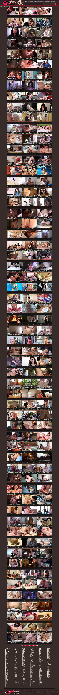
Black (6, 677)
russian (43, 218)
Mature (31, 666)
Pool (39, 655)
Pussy (40, 661)
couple (10, 186)
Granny (23, 674)
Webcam (48, 674)
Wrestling (48, 676)
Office (31, 678)
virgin (30, 303)
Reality (40, 662)
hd (32, 165)
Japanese (32, 652)
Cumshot (15, 670)
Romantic (40, 666)
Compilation (16, 664)
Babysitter (6, 663)
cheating (41, 80)
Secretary (40, 671)
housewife (14, 388)
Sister (40, 677)
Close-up (15, 662)
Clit (14, 661)
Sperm (48, 649)
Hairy (23, 677)
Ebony (15, 684)
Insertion (31, 649)
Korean (31, 656)
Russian (40, 668)
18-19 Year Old (7, 648)
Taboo (48, 659)
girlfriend (13, 112)
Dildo (14, 677)
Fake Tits (23, 651)
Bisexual (6, 676)
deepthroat (31, 239)
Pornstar (40, 656)
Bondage (6, 680)
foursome (16, 526)
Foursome (23, 662)
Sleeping (40, 681)
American (6, 654)
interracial (27, 197)
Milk (31, 669)
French (23, 663)
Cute (14, 671)
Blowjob (6, 679)
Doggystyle (15, 679)
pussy (15, 250)
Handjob (23, 678)
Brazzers (6, 683)
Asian (6, 659)
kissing (15, 186)
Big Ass (6, 672)
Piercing (40, 653)
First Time (23, 657)
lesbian (14, 80)
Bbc (5, 665)
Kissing (31, 654)
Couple (15, 666)
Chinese (15, 659)
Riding (40, 665)
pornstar (46, 377)
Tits (47, 665)
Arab (6, 658)
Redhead (40, 663)
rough (12, 165)
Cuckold (15, 669)
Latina (31, 658)
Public (40, 659)
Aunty (6, 661)
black (31, 197)
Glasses (23, 672)
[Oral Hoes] (13, 2)
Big (5, 671)
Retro (40, 664)
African (6, 650)
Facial (23, 650)
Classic (15, 660)
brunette (15, 48)
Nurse (31, 676)
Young (48, 677)
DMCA (39, 692)
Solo (39, 684)
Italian (31, 651)
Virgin (48, 672)
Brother (6, 686)
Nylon (31, 677)
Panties (40, 648)
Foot (22, 661)
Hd (22, 680)
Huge (23, 685)
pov (41, 101)
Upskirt (48, 670)
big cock (42, 27)
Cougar (15, 665)
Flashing (23, 659)
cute (45, 80)
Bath (6, 664)
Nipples (31, 674)
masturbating (31, 250)
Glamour (23, 671)
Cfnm (14, 657)
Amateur (6, 652)
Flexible (23, 660)
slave (16, 186)
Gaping (23, 667)
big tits (40, 27)
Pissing (40, 654)
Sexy (39, 673)
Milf (30, 668)
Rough (40, 667)
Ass (5, 660)
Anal (6, 655)
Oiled (31, 679)
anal (25, 80)
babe (44, 80)
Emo (14, 685)
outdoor (44, 27)
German (23, 669)
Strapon (48, 654)
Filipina (23, 655)
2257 (37, 692)
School (40, 669)
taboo (14, 27)
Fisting (23, 658)
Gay (22, 668)
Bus (14, 650)
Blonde (6, 678)
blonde (46, 27)
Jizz (31, 653)
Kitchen (31, 655)
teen (23, 27)
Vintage (48, 671)
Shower (40, 676)
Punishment (41, 660)
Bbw (6, 666)
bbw (11, 271)
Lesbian (31, 659)
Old (30, 680)
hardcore (45, 48)
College (15, 663)
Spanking (48, 648)
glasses (29, 80)
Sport (48, 650)
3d (5, 649)
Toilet (48, 666)
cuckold (43, 80)
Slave (40, 680)
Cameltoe (15, 652)
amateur (30, 27)
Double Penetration (17, 682)
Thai (48, 663)
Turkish (48, 668)
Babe (6, 662)
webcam (43, 250)
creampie (31, 165)
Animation (6, 656)
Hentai (23, 682)
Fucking (23, 664)
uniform (14, 165)
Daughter (15, 674)
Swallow (48, 657)
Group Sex (23, 675)
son (40, 218)
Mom (31, 671)
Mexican (31, 667)
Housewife (23, 684)
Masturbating (32, 665)
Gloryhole (23, 673)
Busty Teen (15, 651)
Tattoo (48, 660)
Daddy (15, 673)
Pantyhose (40, 649)
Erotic (14, 686)
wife (8, 59)
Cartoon (15, 654)
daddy (8, 27)
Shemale (40, 675)
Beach (6, 668)
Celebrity (15, 656)
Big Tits (6, 674)
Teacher (48, 661)
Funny (23, 665)
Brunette (15, 648)
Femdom (23, 653)
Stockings (48, 652)
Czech (15, 672)
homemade (12, 186)
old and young (27, 27)
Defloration (15, 676)
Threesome (49, 664)
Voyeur (48, 673)
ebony (14, 250)
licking (45, 462)
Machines (32, 662)
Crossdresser (16, 668)
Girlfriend (23, 670)
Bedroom (6, 670)
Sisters (40, 678)
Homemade (24, 683)
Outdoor (31, 685)
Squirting (48, 651)
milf (11, 80)
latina (43, 48)
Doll (14, 680)
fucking (30, 48)
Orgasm (31, 683)
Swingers (48, 658)
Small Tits (40, 682)
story (29, 494)
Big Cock (6, 673)
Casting (15, 655)
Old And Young (32, 681)
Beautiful (6, 669)
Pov (39, 657)
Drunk (15, 683)
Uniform (48, 669)
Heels (23, 681)
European (23, 648)
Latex (31, 657)
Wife (48, 675)
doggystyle (16, 441)
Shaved (40, 674)
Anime (6, 657)
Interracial (32, 650)
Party (39, 650)
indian (8, 133)
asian (26, 59)
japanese (24, 59)
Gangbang (23, 666)
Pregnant (40, 658)
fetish (42, 101)
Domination (15, 681)
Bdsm (6, 667)
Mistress (31, 670)
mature (28, 547)
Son (39, 685)
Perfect (40, 652)
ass (44, 165)
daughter (11, 27)
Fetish (23, 654)
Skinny (40, 679)
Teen (48, 662)
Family (23, 652)
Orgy (31, 684)
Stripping (48, 655)
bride (30, 632)
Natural (31, 673)
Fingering (23, 656)
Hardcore (23, 679)
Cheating (15, 658)
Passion (40, 651)
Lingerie (31, 661)
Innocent (31, 648)
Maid (31, 663)
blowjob (42, 48)
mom (8, 80)
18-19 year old (12, 59)
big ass (10, 48)
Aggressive (7, 651)
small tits (46, 239)
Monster (31, 672)
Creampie (15, 667)
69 (47, 678)
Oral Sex (31, 682)
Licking (31, 660)
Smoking (40, 683)
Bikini (6, 675)
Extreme (23, 649)
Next (37, 645)
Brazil (6, 682)
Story (48, 653)
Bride (6, 684)
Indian (23, 686)
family (12, 27)
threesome (45, 218)
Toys (48, 667)
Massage (31, 664)
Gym (22, 676)
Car (14, 653)
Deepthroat (15, 675)
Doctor (15, 678)
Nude (31, 675)
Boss (6, 681)
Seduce (40, 672)
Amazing (6, 653)
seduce (31, 133)
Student (48, 656)
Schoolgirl (40, 670)
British (6, 685)
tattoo (26, 611)
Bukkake (15, 649)
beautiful (9, 112)
